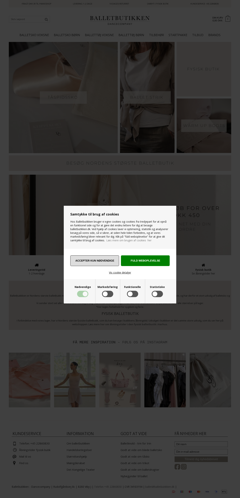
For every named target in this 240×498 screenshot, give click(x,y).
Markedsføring (108, 287)
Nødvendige (83, 287)
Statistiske (157, 287)
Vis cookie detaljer (120, 272)
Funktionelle (132, 287)
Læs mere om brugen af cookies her (129, 240)
